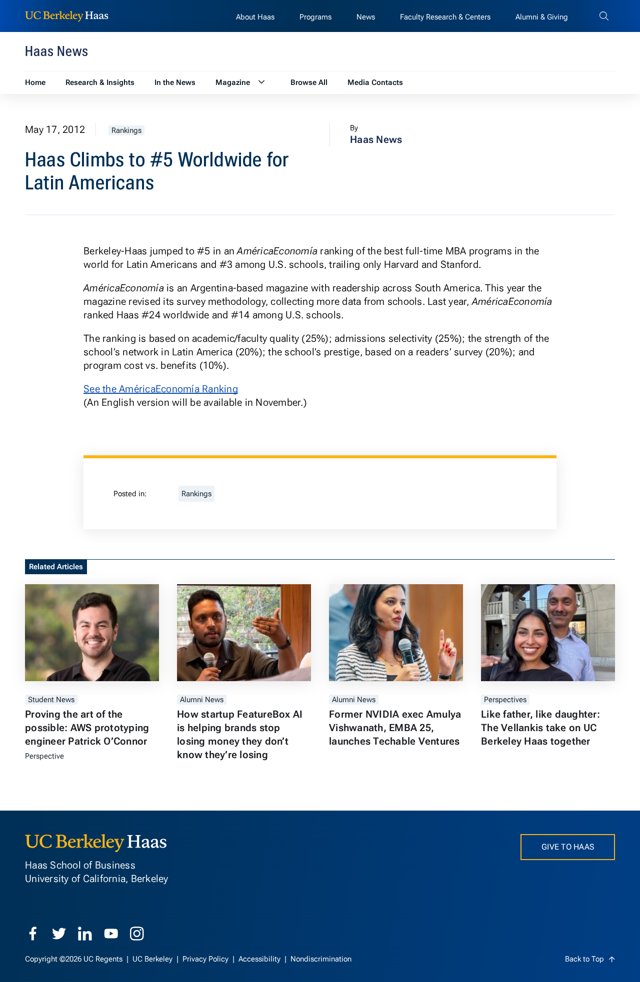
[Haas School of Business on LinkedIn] (85, 934)
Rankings (127, 130)
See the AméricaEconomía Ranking (161, 389)
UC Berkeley (153, 959)
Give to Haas (568, 847)
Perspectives (505, 699)
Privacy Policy (206, 959)
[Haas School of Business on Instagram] (137, 934)
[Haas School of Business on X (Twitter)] (59, 934)
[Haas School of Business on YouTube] (111, 934)
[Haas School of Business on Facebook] (33, 934)
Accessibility (260, 959)
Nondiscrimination (321, 959)
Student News (51, 699)
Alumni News (202, 699)
